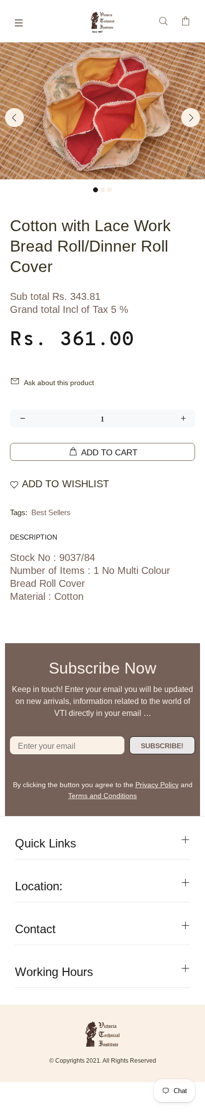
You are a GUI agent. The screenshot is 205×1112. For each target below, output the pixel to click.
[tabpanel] (102, 110)
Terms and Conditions (102, 796)
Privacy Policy (157, 785)
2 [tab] (102, 189)
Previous (14, 117)
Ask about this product (59, 383)
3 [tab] (109, 189)
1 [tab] (95, 189)
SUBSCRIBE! (162, 746)
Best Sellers (51, 512)
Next (190, 117)
